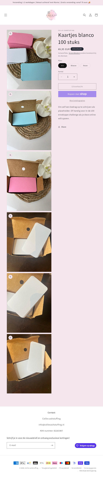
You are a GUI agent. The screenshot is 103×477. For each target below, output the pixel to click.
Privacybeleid (64, 468)
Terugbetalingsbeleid (49, 468)
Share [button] (63, 127)
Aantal (60, 71)
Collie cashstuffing (31, 468)
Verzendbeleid (77, 468)
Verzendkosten (74, 53)
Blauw (75, 66)
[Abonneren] (52, 445)
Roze (86, 66)
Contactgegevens (90, 468)
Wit (64, 66)
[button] (6, 15)
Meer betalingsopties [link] (77, 100)
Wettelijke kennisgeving (88, 471)
